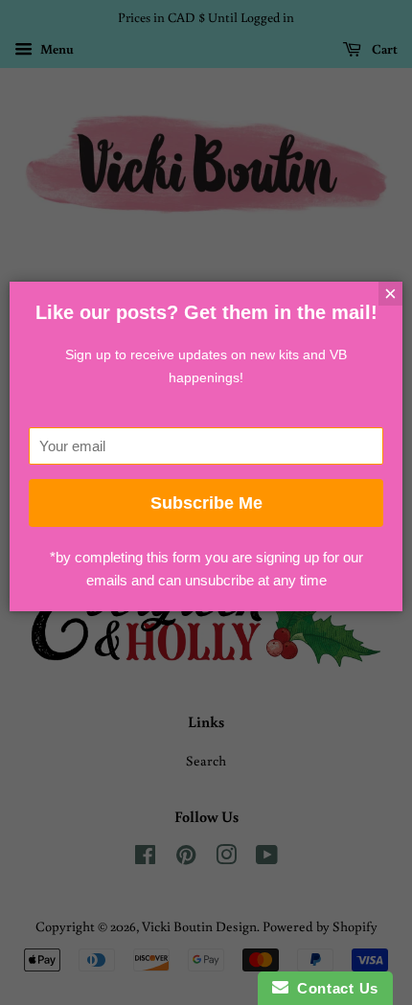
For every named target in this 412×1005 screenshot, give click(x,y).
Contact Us (333, 988)
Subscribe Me (206, 503)
